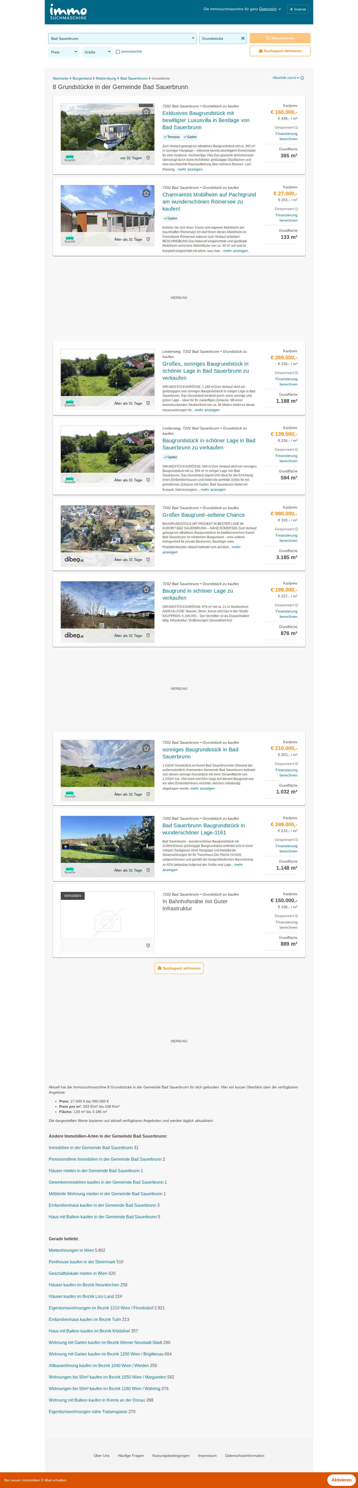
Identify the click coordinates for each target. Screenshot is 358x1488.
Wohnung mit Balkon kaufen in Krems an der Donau (97, 1400)
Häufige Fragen (131, 1455)
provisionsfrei (131, 51)
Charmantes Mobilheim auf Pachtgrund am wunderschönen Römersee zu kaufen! (209, 202)
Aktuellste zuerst (284, 78)
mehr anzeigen (190, 169)
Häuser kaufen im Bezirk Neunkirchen (84, 1285)
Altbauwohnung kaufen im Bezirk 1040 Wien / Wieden (99, 1365)
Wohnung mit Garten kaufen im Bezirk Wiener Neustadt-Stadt (105, 1342)
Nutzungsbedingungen (171, 1455)
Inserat (300, 9)
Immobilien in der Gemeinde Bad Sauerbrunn (91, 1147)
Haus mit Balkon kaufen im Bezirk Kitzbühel (89, 1331)
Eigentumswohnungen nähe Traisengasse (88, 1411)
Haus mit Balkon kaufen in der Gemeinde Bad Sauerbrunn (103, 1217)
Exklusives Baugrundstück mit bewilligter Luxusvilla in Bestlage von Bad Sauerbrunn (205, 120)
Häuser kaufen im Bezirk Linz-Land (81, 1296)
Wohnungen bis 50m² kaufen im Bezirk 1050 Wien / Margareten (107, 1377)
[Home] (68, 12)
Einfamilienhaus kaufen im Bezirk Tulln (85, 1319)
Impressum (207, 1455)
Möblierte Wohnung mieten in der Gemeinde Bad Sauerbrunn (105, 1194)
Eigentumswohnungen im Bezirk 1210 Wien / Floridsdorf (101, 1308)
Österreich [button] (267, 9)
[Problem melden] (148, 158)
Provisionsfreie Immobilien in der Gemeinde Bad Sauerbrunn (105, 1159)
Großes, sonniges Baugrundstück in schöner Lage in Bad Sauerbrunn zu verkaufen (205, 371)
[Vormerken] (146, 111)
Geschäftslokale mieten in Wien (78, 1273)
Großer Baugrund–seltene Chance (203, 515)
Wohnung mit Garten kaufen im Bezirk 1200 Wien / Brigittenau (106, 1354)
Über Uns (102, 1455)
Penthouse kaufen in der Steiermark (82, 1262)
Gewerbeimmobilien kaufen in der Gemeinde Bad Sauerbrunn (106, 1182)
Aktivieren (342, 1480)
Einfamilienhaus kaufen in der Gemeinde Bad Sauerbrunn (102, 1205)
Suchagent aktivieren (283, 51)
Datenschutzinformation (244, 1455)
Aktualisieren (283, 38)
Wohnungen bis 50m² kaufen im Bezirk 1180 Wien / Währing (104, 1388)
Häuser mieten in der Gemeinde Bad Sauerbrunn (94, 1171)
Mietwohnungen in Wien (71, 1250)
